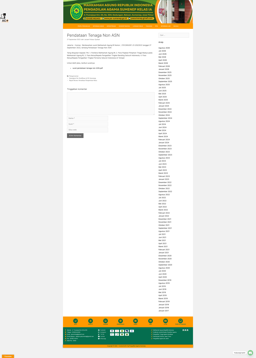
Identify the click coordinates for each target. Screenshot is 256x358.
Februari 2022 (164, 213)
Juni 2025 (162, 91)
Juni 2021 (162, 237)
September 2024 (165, 118)
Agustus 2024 (164, 121)
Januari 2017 (163, 311)
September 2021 (165, 228)
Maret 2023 (163, 173)
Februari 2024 (164, 140)
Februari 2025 (164, 103)
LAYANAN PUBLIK (138, 26)
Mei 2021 (162, 240)
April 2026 (162, 60)
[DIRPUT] (90, 321)
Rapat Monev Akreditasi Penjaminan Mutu (83, 80)
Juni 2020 (162, 274)
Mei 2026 (162, 57)
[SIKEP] (135, 321)
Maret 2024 (163, 136)
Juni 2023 (162, 164)
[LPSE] (165, 321)
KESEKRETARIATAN (124, 26)
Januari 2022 (163, 216)
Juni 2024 (162, 127)
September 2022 (165, 191)
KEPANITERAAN (111, 26)
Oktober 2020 (164, 262)
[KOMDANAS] (120, 321)
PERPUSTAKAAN (180, 324)
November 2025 (165, 75)
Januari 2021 (163, 253)
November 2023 (165, 149)
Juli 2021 (162, 234)
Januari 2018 (163, 308)
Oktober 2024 (164, 115)
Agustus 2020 (164, 268)
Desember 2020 (165, 256)
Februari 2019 (164, 301)
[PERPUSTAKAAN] (180, 321)
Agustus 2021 (164, 231)
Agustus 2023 (164, 158)
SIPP (75, 324)
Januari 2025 (163, 106)
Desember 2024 (165, 109)
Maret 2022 (163, 210)
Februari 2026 (164, 66)
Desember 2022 (164, 182)
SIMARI (105, 324)
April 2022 (162, 207)
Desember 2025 (164, 72)
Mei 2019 (162, 292)
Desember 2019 (164, 280)
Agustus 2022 (164, 195)
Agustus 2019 (164, 283)
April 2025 (162, 97)
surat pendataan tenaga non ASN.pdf (87, 68)
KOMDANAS (120, 324)
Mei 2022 (162, 204)
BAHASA (176, 26)
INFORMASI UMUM (98, 26)
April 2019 (162, 295)
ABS (150, 324)
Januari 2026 (163, 69)
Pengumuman (73, 76)
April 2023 (162, 170)
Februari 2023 (164, 176)
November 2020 (165, 259)
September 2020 (165, 265)
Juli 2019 (162, 286)
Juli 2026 (162, 51)
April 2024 (162, 133)
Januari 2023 (163, 179)
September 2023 (165, 155)
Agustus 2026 (164, 48)
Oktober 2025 (164, 78)
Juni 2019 (162, 289)
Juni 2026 (162, 54)
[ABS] (150, 321)
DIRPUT (90, 324)
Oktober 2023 (164, 152)
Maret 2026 (163, 63)
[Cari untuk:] (173, 35)
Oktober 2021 (163, 225)
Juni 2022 (162, 201)
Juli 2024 (162, 124)
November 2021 (164, 222)
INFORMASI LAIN (165, 26)
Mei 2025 (162, 94)
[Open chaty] (250, 352)
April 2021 (162, 243)
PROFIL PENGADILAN (84, 26)
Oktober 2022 (164, 188)
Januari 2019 (163, 305)
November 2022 (165, 185)
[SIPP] (75, 321)
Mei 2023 (162, 167)
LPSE (165, 324)
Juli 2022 (162, 198)
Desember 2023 (165, 146)
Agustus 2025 (164, 85)
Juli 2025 (162, 88)
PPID (156, 26)
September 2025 (165, 81)
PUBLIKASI (149, 26)
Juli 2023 (162, 161)
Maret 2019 (163, 298)
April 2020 (162, 277)
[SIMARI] (105, 321)
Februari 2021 (164, 250)
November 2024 (165, 112)
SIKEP (135, 324)
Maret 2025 (163, 100)
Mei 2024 (162, 130)
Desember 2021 (164, 219)
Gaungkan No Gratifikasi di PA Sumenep (82, 78)
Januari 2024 (163, 143)
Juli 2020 (162, 271)
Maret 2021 (163, 246)
